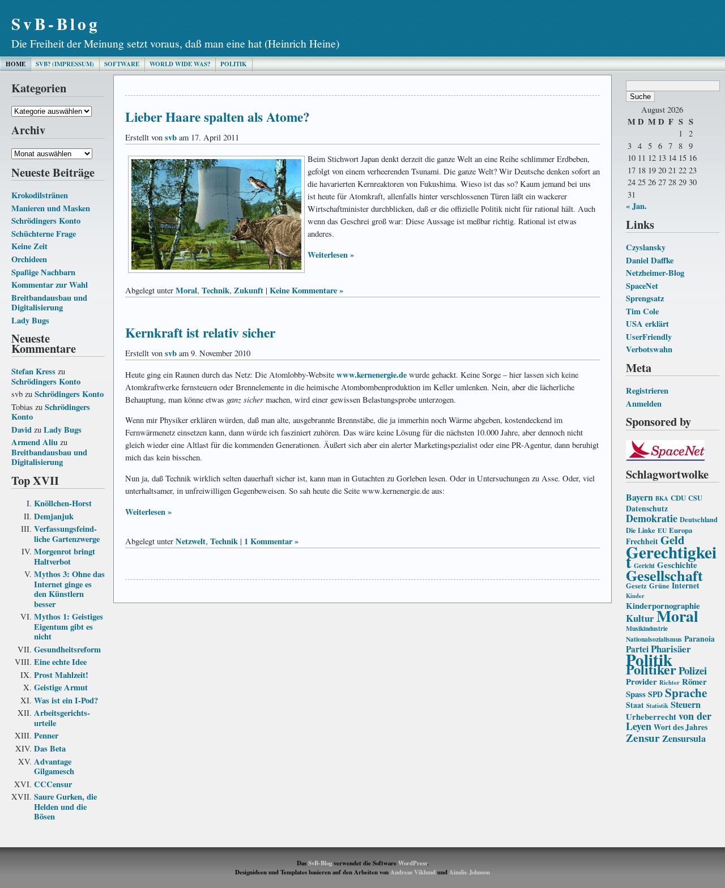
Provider (641, 681)
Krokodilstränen (39, 195)
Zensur (643, 737)
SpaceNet (642, 286)
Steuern (686, 704)
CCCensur (53, 784)
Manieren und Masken (50, 208)
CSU (695, 498)
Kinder (635, 595)
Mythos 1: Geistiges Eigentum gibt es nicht (68, 626)
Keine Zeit (29, 246)
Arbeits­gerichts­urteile (62, 718)
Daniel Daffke (649, 260)
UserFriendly (649, 337)
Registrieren (647, 390)
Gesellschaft (664, 575)
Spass (636, 694)
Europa (680, 530)
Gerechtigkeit (671, 557)
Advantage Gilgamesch (54, 766)
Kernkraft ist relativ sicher (200, 332)
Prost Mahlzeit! (61, 675)
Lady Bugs (30, 320)
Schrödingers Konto (45, 221)
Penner (46, 735)
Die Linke (640, 530)
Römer (694, 681)
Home (15, 64)
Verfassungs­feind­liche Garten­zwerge (67, 534)
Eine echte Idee (60, 662)
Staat (635, 705)
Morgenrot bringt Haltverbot (64, 556)
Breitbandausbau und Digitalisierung (49, 303)
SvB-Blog (55, 23)
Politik (233, 64)
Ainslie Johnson (469, 872)
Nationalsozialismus (654, 639)
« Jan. (636, 206)
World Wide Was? (180, 64)
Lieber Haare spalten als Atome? (217, 116)
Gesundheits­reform (67, 649)
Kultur (640, 618)
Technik (215, 290)
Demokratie (651, 518)
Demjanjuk (54, 516)
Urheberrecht (651, 716)
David (21, 430)
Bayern (639, 496)
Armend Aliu (34, 442)
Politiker (651, 669)
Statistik (657, 705)
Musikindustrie (647, 628)
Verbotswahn (649, 349)
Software (121, 64)
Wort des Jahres (680, 727)
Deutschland (699, 519)
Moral (677, 615)
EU (662, 530)
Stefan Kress (33, 371)
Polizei (693, 670)
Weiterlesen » (331, 255)
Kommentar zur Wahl (49, 285)
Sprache (686, 692)
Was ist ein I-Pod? (66, 700)
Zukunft (248, 290)
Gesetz (636, 585)
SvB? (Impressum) (65, 64)
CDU (678, 498)
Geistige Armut (61, 687)
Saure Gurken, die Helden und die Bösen (65, 806)
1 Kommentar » (271, 541)
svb (171, 137)
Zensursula (684, 738)
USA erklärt (647, 324)
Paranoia (699, 638)
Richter (669, 682)
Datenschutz (647, 508)
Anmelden (644, 403)
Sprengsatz (645, 298)
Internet (686, 585)
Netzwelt (191, 541)
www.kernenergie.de (371, 375)
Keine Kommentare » (306, 290)
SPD (655, 694)
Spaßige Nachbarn (43, 272)
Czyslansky (646, 247)
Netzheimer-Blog (655, 273)
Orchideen (29, 259)
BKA (661, 498)
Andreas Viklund (413, 872)
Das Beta (50, 748)
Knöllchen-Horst (63, 503)
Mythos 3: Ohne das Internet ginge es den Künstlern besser (69, 589)
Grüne (659, 585)
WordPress (412, 863)
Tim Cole (642, 311)
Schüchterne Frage (43, 234)
